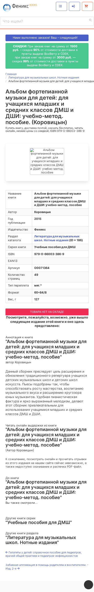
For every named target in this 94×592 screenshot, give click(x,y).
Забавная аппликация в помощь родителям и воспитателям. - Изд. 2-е (46, 566)
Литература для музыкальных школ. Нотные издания (56, 238)
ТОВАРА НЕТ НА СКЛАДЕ (47, 312)
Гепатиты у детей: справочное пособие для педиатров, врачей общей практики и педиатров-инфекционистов (43, 554)
